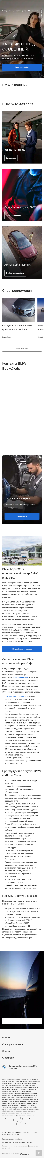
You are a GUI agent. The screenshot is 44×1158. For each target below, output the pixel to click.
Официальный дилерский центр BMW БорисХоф (20, 11)
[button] (7, 320)
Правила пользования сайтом (12, 1139)
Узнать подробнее (22, 67)
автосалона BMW (20, 677)
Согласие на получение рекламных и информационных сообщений (20, 1147)
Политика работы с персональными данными (17, 1142)
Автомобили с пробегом (15, 697)
